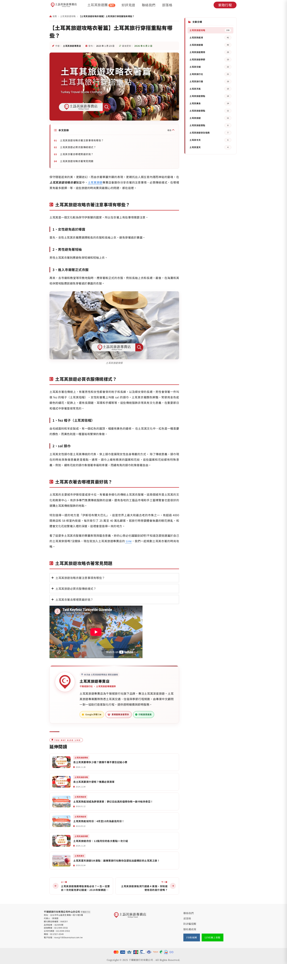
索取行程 (225, 4)
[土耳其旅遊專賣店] (63, 5)
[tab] (114, 577)
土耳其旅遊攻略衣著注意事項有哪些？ (82, 140)
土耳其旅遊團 (100, 5)
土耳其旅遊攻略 (68, 16)
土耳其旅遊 (95, 182)
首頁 (54, 16)
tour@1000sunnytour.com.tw (68, 937)
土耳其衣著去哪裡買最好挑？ (77, 154)
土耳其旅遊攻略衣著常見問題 (77, 161)
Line (129, 541)
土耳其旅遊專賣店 (94, 681)
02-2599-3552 (61, 928)
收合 (169, 130)
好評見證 (128, 5)
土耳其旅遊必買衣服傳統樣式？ (78, 147)
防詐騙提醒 (189, 923)
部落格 (167, 5)
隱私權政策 (189, 929)
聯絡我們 (148, 5)
